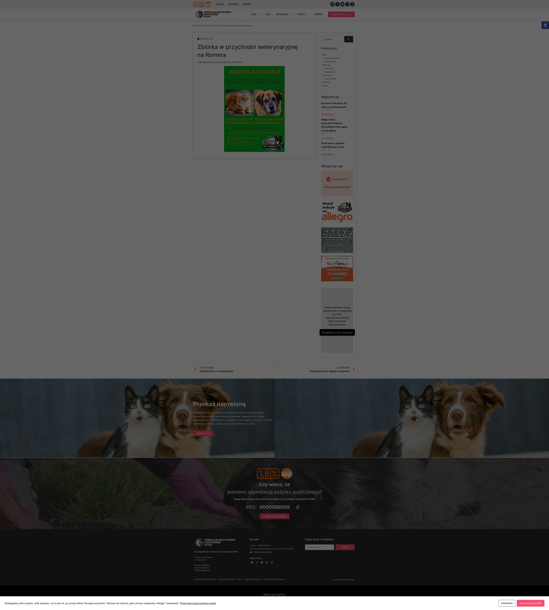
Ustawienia (507, 603)
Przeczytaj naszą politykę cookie (198, 603)
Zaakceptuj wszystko (530, 603)
